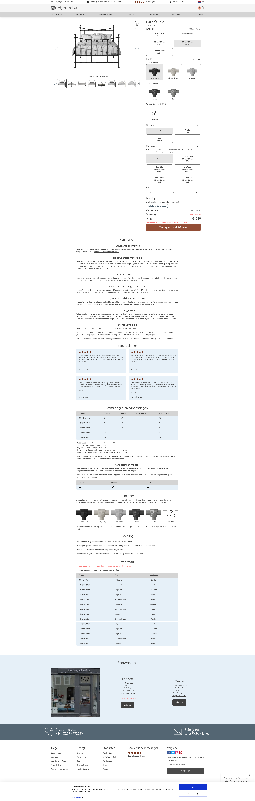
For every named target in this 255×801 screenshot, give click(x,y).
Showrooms (81, 757)
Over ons (80, 753)
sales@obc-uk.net (197, 733)
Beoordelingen (56, 753)
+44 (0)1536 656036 (179, 696)
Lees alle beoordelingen (137, 756)
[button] (137, 48)
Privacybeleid (56, 765)
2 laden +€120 (159, 139)
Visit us (127, 704)
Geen (159, 130)
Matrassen (106, 769)
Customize (192, 794)
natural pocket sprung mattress (158, 152)
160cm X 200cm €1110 (187, 169)
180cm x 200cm (159, 52)
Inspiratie (54, 757)
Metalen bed (150, 25)
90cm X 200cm (159, 34)
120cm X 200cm (187, 34)
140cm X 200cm (159, 43)
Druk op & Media (83, 765)
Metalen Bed (107, 753)
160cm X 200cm (187, 43)
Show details (76, 797)
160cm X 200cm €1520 (187, 158)
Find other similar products (157, 206)
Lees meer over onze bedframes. (106, 252)
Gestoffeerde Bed (109, 757)
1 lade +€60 (187, 131)
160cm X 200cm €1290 (159, 169)
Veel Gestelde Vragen (59, 761)
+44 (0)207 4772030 (127, 693)
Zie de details (196, 210)
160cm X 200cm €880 (159, 179)
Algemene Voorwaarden (60, 769)
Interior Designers (83, 769)
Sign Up (185, 770)
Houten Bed (106, 765)
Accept (192, 787)
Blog (78, 761)
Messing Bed (107, 761)
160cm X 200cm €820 (187, 179)
